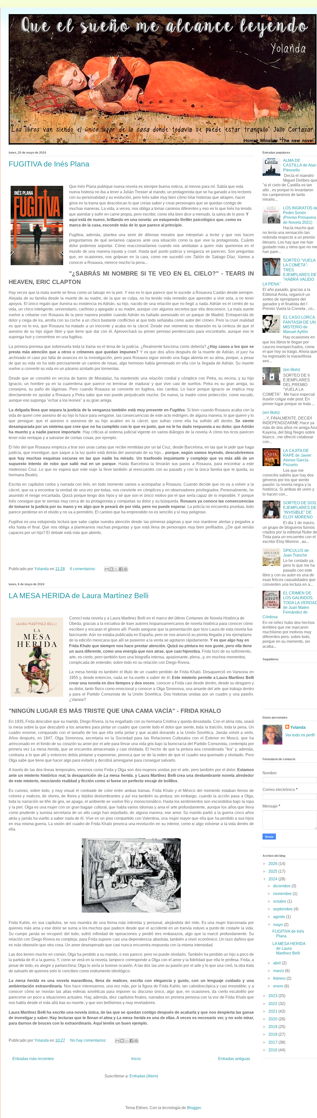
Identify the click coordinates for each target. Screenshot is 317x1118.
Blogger (194, 1108)
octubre (280, 901)
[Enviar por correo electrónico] (106, 569)
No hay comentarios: (88, 1040)
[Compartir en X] (116, 569)
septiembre (283, 909)
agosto (279, 917)
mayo (278, 924)
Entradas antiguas (234, 1059)
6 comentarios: (83, 569)
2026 (273, 864)
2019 (273, 1027)
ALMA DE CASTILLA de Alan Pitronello (299, 165)
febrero (280, 978)
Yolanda (298, 727)
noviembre (283, 894)
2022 (273, 1004)
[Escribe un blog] (111, 569)
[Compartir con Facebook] (120, 569)
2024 (273, 879)
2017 (273, 1042)
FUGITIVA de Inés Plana (49, 164)
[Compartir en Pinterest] (125, 569)
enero (278, 986)
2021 (273, 1011)
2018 (273, 1034)
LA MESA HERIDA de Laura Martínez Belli (79, 595)
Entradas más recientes (33, 1059)
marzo (279, 971)
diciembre (282, 886)
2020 (273, 1019)
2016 (273, 1050)
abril (277, 963)
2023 (273, 996)
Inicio (136, 1059)
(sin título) (291, 369)
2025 (273, 871)
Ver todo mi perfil (300, 735)
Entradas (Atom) (144, 1076)
